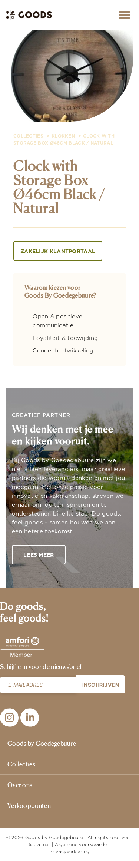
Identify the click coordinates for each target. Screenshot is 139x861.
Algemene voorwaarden (82, 844)
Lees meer (38, 555)
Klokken (63, 136)
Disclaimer (38, 844)
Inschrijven (100, 685)
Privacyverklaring (69, 851)
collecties (28, 136)
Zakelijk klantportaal (57, 251)
